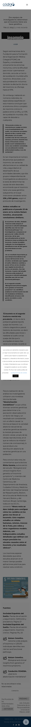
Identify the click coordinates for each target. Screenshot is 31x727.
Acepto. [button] (15, 376)
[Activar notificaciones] (26, 722)
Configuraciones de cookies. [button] (19, 373)
